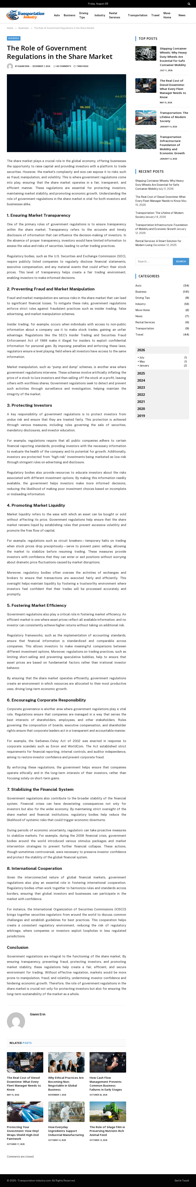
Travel (155, 15)
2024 (141, 380)
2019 (141, 415)
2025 (141, 373)
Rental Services (114, 15)
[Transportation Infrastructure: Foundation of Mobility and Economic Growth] (145, 141)
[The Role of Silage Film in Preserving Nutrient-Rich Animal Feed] (108, 1111)
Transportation (137, 15)
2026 (141, 350)
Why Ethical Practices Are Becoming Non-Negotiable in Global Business (66, 1083)
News (182, 15)
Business (69, 15)
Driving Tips (83, 15)
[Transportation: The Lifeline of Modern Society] (145, 117)
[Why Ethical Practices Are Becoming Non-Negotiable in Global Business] (66, 1062)
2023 (141, 387)
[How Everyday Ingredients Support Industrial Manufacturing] (66, 1111)
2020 (141, 408)
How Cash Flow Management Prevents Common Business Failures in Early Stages (106, 1083)
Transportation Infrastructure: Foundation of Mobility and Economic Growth (172, 145)
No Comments (63, 66)
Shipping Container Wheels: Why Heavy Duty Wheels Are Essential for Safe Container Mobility (173, 56)
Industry (100, 15)
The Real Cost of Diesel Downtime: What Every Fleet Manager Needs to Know (24, 1083)
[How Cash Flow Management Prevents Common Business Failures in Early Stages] (108, 1062)
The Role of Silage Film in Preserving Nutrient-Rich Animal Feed (107, 1131)
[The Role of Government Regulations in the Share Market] (66, 113)
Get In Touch (182, 1180)
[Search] (188, 4)
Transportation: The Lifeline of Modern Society (174, 117)
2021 (141, 401)
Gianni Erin (23, 66)
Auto (57, 15)
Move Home (167, 15)
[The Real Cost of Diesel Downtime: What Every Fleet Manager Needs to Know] (25, 1062)
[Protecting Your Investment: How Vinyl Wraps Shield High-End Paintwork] (25, 1111)
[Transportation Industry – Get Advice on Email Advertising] (25, 15)
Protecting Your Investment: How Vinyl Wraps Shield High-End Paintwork (23, 1133)
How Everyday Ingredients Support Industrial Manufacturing (66, 1131)
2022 (141, 394)
